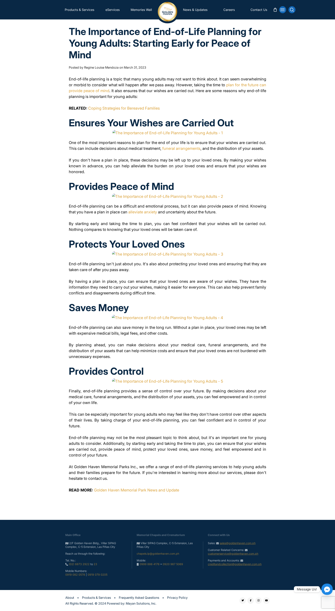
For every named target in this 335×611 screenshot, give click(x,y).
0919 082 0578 (75, 574)
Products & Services (96, 598)
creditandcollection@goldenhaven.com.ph (235, 564)
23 (95, 564)
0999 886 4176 (150, 564)
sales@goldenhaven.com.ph (238, 543)
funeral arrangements (181, 148)
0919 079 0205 (97, 574)
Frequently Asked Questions (139, 598)
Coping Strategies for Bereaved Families (124, 108)
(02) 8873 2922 (79, 564)
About (69, 598)
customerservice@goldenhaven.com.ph (233, 553)
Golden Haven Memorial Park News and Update (136, 490)
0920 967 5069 (173, 564)
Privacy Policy (177, 598)
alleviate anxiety (142, 212)
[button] (282, 10)
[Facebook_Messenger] (327, 589)
